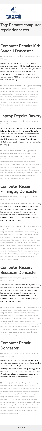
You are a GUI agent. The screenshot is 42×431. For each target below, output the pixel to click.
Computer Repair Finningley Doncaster (19, 189)
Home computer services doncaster (23, 97)
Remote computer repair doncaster (23, 99)
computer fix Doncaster (27, 88)
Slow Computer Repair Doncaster (18, 251)
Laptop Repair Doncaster (22, 162)
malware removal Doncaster (9, 240)
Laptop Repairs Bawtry (20, 116)
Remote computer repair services (19, 324)
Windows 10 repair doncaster (10, 102)
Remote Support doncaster (15, 248)
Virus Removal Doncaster (31, 405)
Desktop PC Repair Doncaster (17, 94)
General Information (15, 86)
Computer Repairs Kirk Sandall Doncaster (20, 48)
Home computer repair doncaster (19, 159)
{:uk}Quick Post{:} (14, 383)
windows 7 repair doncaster (29, 102)
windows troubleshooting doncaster (19, 178)
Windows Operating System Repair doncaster (15, 105)
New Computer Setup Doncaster (30, 240)
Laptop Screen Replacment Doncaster (23, 164)
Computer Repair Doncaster (9, 91)
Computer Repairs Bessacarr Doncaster (18, 270)
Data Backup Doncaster (15, 385)
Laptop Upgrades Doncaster (25, 394)
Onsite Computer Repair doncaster (26, 167)
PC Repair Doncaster (30, 243)
